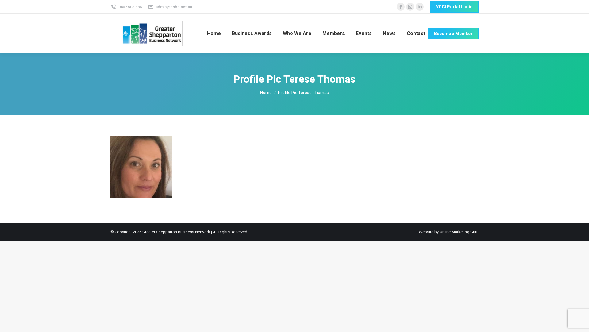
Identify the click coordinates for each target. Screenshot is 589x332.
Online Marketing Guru (459, 232)
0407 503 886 (130, 7)
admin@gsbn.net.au (174, 7)
